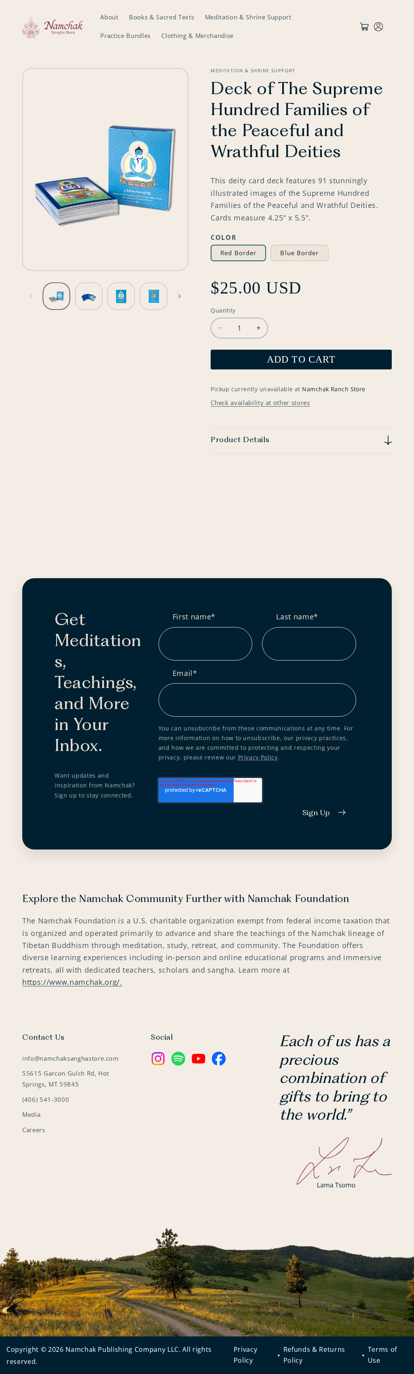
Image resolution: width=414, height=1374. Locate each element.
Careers (33, 1130)
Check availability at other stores (260, 403)
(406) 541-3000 (45, 1099)
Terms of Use (382, 1355)
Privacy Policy (258, 757)
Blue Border (299, 253)
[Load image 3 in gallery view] (121, 296)
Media (31, 1114)
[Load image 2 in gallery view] (89, 296)
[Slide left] (31, 296)
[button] (301, 440)
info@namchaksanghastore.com (70, 1058)
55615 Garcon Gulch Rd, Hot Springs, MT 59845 (65, 1079)
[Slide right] (179, 296)
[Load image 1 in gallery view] (56, 296)
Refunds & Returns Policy (314, 1355)
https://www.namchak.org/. (72, 982)
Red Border (238, 253)
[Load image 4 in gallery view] (153, 296)
